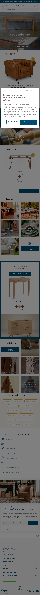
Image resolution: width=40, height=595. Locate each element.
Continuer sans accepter (32, 90)
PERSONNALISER (12, 121)
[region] (20, 108)
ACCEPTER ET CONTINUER (28, 122)
